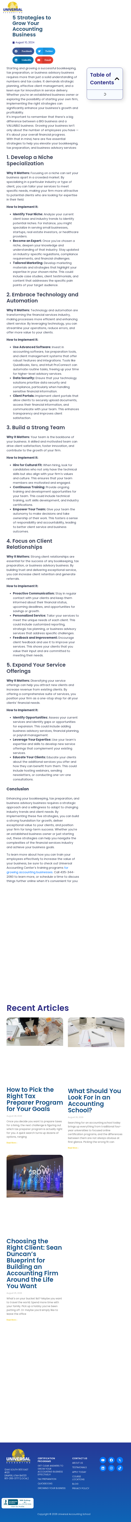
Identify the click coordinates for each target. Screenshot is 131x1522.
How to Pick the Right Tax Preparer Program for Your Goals (35, 1099)
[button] (23, 51)
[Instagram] (111, 1468)
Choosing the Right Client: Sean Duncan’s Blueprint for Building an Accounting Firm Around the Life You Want (34, 1263)
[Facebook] (111, 1460)
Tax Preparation (47, 1479)
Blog (75, 1483)
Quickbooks (45, 1483)
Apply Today (79, 1472)
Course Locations (78, 1478)
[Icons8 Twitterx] (120, 1460)
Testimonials (79, 1467)
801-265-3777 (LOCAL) (16, 1478)
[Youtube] (103, 1460)
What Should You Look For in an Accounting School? (94, 1100)
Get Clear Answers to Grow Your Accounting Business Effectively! (50, 1470)
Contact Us (79, 1458)
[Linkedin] (103, 1468)
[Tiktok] (120, 1468)
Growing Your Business (52, 1488)
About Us (77, 1462)
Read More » (12, 1143)
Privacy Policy (80, 1488)
